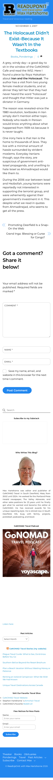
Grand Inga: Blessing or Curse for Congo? (25, 235)
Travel (22, 757)
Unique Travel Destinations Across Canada (23, 685)
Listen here (8, 624)
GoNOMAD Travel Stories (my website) (27, 648)
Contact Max (24, 760)
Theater (7, 754)
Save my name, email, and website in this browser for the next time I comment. (24, 375)
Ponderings (26, 56)
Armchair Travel (32, 700)
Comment (11, 305)
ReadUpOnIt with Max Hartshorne (25, 766)
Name (8, 349)
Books (14, 56)
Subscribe (8, 760)
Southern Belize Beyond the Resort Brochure (24, 662)
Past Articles (35, 757)
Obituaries (30, 754)
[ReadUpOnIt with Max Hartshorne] (26, 15)
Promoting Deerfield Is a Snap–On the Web (28, 226)
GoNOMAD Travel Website (15, 698)
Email (8, 361)
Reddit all (28, 704)
